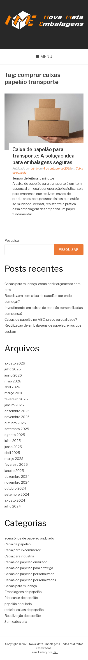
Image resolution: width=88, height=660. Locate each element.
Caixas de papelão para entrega (29, 568)
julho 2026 (13, 369)
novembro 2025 (17, 417)
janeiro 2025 (14, 471)
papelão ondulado (18, 604)
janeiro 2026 (14, 405)
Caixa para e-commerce (23, 550)
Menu (46, 56)
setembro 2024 (17, 495)
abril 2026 (12, 387)
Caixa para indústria (19, 556)
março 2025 (14, 459)
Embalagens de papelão (23, 592)
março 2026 (14, 393)
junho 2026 (13, 375)
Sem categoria (16, 622)
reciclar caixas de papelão (24, 610)
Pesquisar (12, 241)
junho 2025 (13, 447)
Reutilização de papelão (23, 616)
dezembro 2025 (17, 411)
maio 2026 (13, 381)
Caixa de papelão (18, 544)
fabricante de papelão (21, 598)
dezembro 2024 (17, 477)
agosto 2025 (15, 435)
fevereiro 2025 (16, 465)
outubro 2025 (15, 423)
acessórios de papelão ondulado (29, 538)
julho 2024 (13, 506)
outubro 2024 (15, 488)
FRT (55, 652)
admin (35, 168)
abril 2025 (12, 453)
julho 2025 (13, 441)
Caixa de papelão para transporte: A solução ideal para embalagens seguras (44, 155)
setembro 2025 (17, 429)
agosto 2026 (15, 363)
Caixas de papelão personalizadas (30, 580)
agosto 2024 (15, 500)
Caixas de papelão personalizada (29, 574)
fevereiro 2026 (16, 399)
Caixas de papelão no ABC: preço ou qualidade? (41, 320)
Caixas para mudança (21, 586)
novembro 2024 (17, 482)
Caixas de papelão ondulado (26, 562)
